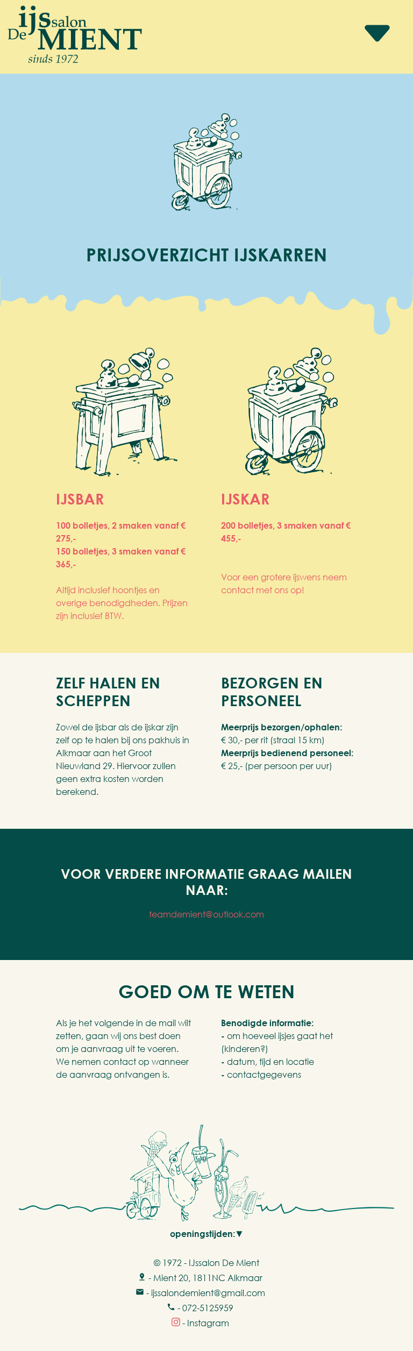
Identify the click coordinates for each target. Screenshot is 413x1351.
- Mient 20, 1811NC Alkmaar (204, 1277)
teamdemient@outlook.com (206, 914)
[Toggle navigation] (377, 34)
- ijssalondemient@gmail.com (204, 1293)
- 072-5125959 (204, 1308)
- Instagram (204, 1323)
